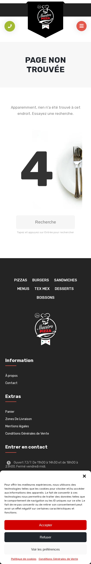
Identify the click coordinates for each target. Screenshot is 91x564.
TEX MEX (42, 289)
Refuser (45, 537)
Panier (9, 412)
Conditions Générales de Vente (58, 558)
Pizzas (20, 280)
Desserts (64, 289)
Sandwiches (65, 280)
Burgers (40, 280)
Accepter (45, 525)
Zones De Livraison (18, 419)
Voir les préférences (45, 549)
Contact (11, 383)
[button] (84, 476)
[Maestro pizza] (45, 17)
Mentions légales (17, 426)
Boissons (46, 297)
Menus (23, 289)
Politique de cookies (23, 558)
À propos (11, 376)
